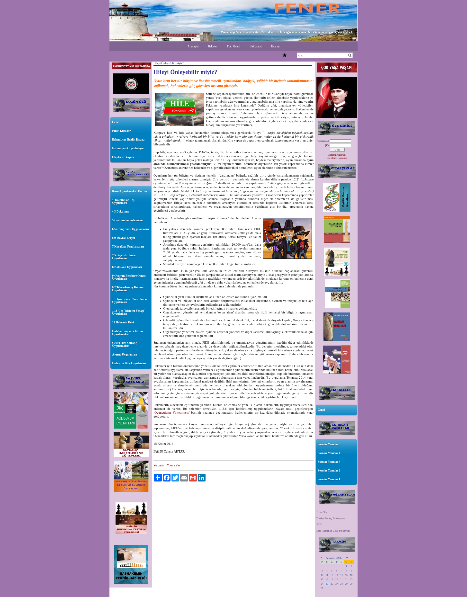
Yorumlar (158, 465)
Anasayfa (193, 46)
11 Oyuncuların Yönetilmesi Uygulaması (129, 300)
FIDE (319, 524)
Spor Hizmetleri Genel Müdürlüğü (333, 530)
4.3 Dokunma (120, 211)
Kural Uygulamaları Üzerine (129, 191)
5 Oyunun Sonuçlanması (127, 220)
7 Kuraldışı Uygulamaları (128, 246)
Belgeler (212, 46)
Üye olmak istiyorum (336, 158)
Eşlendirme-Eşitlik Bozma (128, 139)
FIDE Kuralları (121, 131)
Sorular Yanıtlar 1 (329, 479)
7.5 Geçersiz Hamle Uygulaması (123, 257)
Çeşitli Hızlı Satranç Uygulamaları (124, 344)
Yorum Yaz (173, 465)
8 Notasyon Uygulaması (127, 267)
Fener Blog (321, 512)
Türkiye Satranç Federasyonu (330, 518)
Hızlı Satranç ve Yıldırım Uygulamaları (127, 333)
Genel (115, 122)
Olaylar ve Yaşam (123, 157)
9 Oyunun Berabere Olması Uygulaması (129, 277)
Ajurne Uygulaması (124, 354)
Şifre (327, 145)
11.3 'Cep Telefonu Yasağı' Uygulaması (128, 312)
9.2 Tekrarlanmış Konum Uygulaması (128, 289)
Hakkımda (255, 46)
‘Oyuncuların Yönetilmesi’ (171, 412)
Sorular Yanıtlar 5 (329, 444)
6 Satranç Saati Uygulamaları (130, 229)
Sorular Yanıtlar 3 (329, 461)
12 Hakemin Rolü (123, 322)
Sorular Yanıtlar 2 (329, 470)
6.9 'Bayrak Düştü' (124, 238)
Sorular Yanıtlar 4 (329, 453)
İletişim (275, 46)
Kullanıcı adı (323, 141)
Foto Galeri (233, 46)
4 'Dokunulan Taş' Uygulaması (123, 201)
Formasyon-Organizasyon (128, 148)
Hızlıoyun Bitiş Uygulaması (129, 363)
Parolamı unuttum (337, 154)
